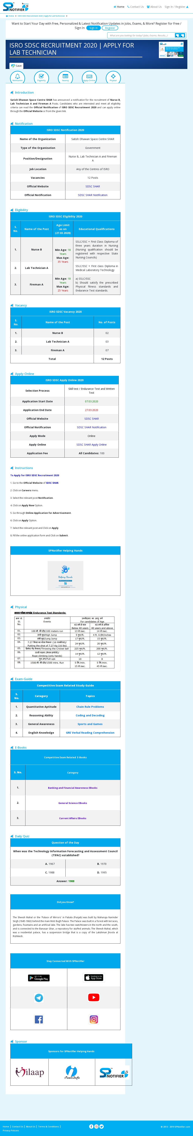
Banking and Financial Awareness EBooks (72, 787)
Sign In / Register (175, 6)
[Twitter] (101, 1126)
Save (18, 65)
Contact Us (136, 6)
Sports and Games (90, 724)
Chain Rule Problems (90, 706)
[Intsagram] (96, 1126)
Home (120, 6)
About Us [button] (156, 6)
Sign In (94, 28)
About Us (31, 1126)
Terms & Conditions (48, 1126)
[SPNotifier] (15, 7)
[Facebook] (91, 1126)
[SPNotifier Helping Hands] (65, 575)
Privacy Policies (11, 1130)
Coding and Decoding (90, 715)
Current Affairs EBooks (72, 818)
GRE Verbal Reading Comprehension (90, 732)
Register (110, 28)
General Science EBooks (72, 803)
